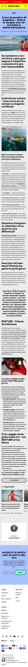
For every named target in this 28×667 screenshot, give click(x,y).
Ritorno (4, 596)
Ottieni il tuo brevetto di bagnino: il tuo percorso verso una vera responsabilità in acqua (11, 507)
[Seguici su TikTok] (18, 636)
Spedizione (5, 593)
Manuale (4, 602)
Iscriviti (20, 572)
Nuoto (14, 13)
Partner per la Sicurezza (5, 617)
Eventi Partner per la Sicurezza (7, 622)
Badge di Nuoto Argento (9, 235)
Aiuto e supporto (6, 599)
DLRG (13, 112)
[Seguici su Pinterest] (10, 636)
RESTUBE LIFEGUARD (9, 399)
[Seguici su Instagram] (7, 636)
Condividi (15, 480)
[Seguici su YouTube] (14, 636)
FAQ (17, 598)
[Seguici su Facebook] (3, 636)
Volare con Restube (19, 594)
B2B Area (4, 610)
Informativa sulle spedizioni (8, 662)
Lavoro (18, 601)
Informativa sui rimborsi (8, 657)
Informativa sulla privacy (8, 659)
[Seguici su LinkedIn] (22, 636)
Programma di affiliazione (6, 627)
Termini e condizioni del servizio (10, 660)
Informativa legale (21, 662)
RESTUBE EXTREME (9, 410)
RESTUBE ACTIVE (8, 422)
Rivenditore (5, 613)
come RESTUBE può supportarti (17, 88)
